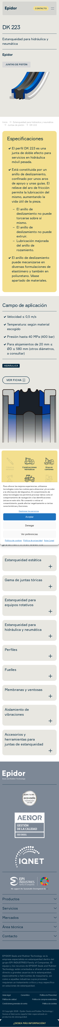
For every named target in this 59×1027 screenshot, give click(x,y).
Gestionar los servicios (29, 511)
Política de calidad (9, 999)
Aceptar (29, 516)
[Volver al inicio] (11, 8)
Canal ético (25, 995)
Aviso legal (6, 995)
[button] (52, 8)
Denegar (29, 525)
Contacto (41, 8)
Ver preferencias (29, 534)
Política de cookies (13, 540)
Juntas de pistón (16, 64)
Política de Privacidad (48, 995)
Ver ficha (14, 380)
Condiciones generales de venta (14, 1003)
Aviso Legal (49, 540)
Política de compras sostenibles (44, 999)
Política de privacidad (32, 540)
